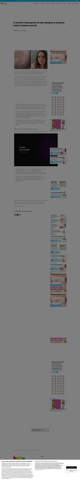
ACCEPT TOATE (71, 467)
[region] (40, 470)
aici (9, 474)
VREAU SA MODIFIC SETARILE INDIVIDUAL (71, 471)
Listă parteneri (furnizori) (39, 469)
